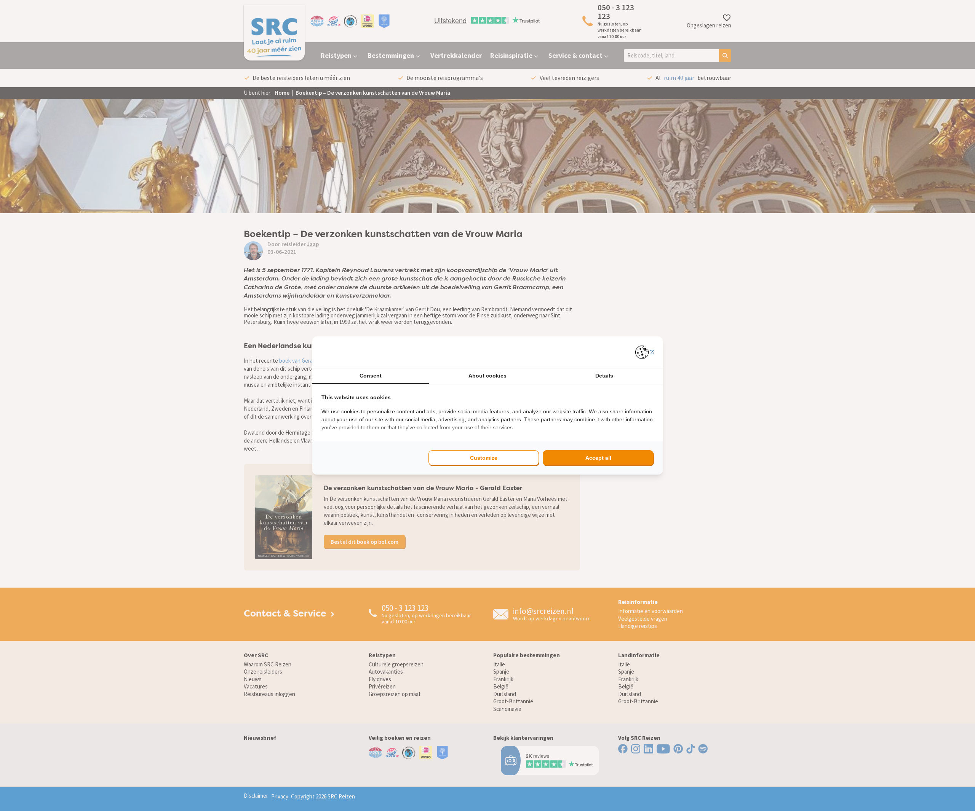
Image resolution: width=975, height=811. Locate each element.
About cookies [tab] (487, 376)
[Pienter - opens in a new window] (644, 352)
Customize (483, 458)
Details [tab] (604, 376)
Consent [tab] (371, 376)
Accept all (598, 458)
